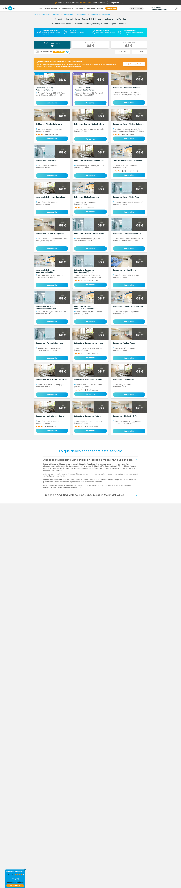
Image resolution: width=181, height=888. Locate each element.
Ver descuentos (51, 52)
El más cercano (129, 44)
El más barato (90, 44)
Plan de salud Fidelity (95, 8)
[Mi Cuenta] (176, 8)
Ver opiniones (15, 885)
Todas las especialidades (41, 14)
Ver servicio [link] (52, 103)
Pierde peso (111, 8)
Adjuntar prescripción (134, 64)
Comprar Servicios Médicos (49, 8)
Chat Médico (80, 8)
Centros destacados (52, 43)
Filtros (141, 52)
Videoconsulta (67, 8)
